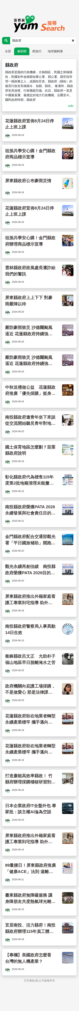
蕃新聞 (21, 51)
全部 (8, 51)
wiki (70, 106)
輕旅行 (37, 51)
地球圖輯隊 (55, 51)
